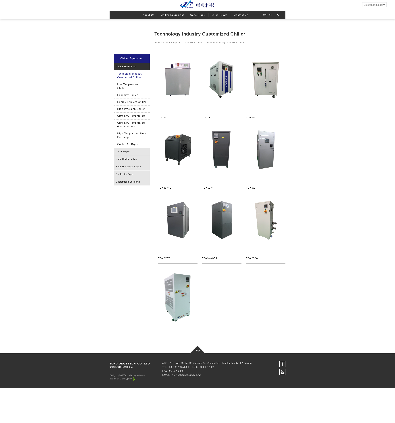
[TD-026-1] (265, 79)
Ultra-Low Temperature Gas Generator (131, 125)
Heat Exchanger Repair (128, 166)
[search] (279, 15)
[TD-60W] (265, 149)
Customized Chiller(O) (128, 181)
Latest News (220, 15)
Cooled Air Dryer (127, 144)
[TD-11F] (178, 297)
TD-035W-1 (164, 188)
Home (158, 43)
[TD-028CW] (265, 220)
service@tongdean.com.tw (186, 375)
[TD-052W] (221, 149)
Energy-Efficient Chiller (131, 102)
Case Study (197, 15)
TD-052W (207, 188)
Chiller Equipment (172, 15)
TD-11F (162, 328)
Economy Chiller (127, 95)
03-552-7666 (176, 367)
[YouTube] (282, 372)
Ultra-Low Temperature (131, 116)
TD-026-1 (251, 117)
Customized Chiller (193, 43)
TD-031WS (164, 258)
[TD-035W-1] (178, 149)
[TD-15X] (178, 79)
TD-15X (162, 117)
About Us (149, 15)
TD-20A (206, 117)
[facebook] (282, 364)
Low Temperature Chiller (128, 86)
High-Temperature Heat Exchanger (131, 135)
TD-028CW (252, 258)
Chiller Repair (123, 151)
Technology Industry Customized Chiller (225, 43)
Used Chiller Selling (126, 159)
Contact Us (241, 15)
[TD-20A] (221, 79)
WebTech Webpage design (132, 375)
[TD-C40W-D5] (221, 220)
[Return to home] (197, 4)
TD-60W (250, 188)
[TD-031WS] (178, 220)
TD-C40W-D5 (209, 258)
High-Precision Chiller (131, 109)
